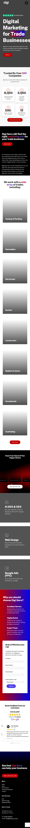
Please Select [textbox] (10, 682)
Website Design (6, 800)
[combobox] (14, 682)
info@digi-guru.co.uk (12, 818)
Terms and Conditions (7, 789)
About (3, 786)
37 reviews (18, 717)
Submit (11, 686)
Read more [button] (6, 738)
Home (3, 784)
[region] (15, 471)
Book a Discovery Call (10, 775)
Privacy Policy (5, 787)
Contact (4, 791)
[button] (26, 3)
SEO (3, 799)
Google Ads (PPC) (6, 802)
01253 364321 (8, 816)
